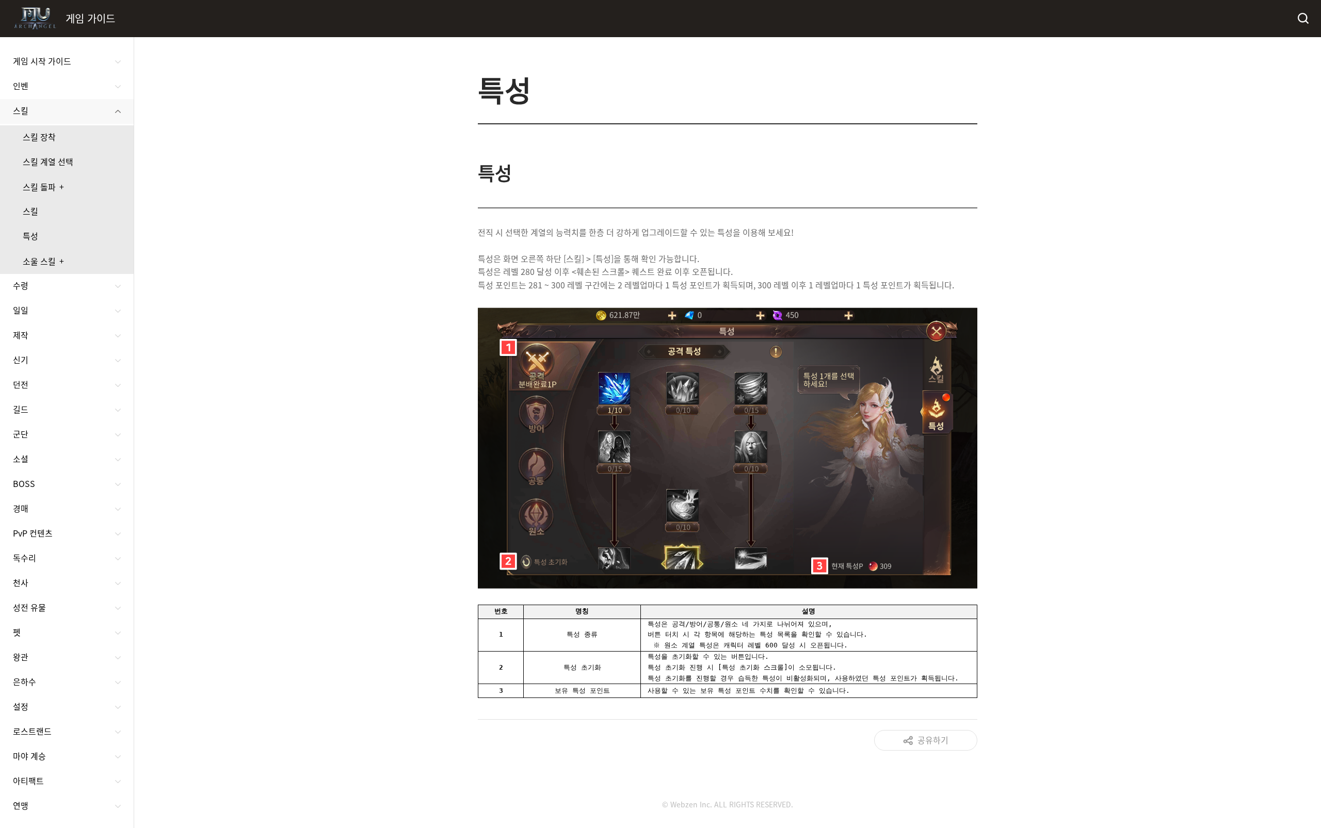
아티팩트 (28, 780)
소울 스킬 (39, 261)
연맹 (20, 805)
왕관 (20, 657)
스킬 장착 (39, 137)
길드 (20, 409)
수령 (20, 285)
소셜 (20, 458)
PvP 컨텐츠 (33, 533)
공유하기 (932, 740)
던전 (20, 384)
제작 (20, 335)
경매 (20, 508)
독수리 (24, 557)
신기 (20, 359)
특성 (30, 236)
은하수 (24, 681)
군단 (20, 434)
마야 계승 (29, 756)
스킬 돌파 (39, 187)
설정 (20, 706)
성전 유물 (29, 607)
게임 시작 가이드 (42, 61)
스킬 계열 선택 (48, 161)
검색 (1302, 18)
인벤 (20, 85)
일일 (20, 310)
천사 (20, 582)
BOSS (24, 483)
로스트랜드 (32, 731)
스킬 (20, 110)
